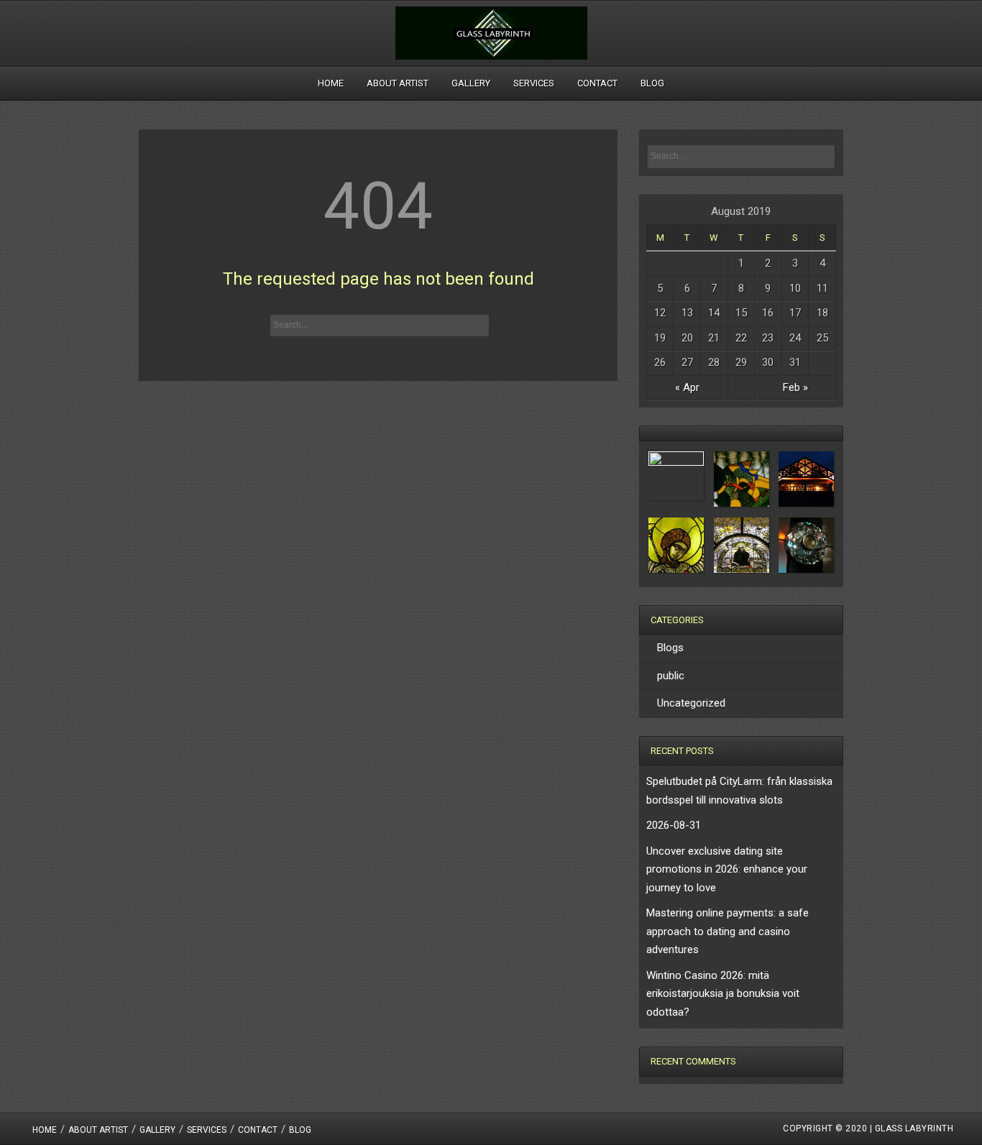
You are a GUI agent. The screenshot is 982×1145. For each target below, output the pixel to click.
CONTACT (597, 83)
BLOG (652, 83)
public (670, 675)
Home (331, 83)
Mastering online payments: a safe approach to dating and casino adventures (727, 931)
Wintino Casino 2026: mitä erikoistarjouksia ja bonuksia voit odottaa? (722, 993)
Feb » (795, 387)
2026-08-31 (673, 825)
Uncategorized (691, 702)
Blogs (670, 647)
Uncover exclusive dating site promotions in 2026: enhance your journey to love (726, 869)
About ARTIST (397, 83)
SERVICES (533, 83)
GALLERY (470, 83)
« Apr (687, 387)
